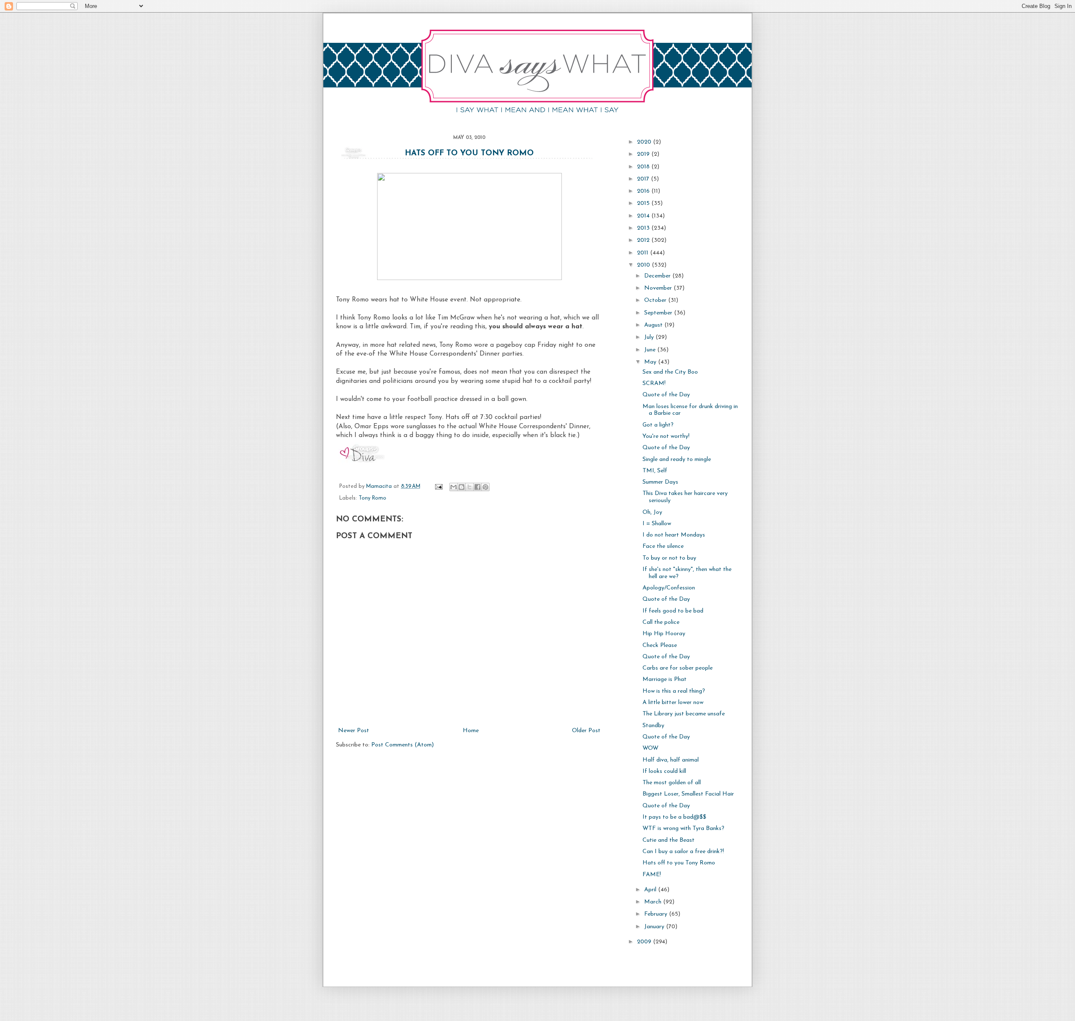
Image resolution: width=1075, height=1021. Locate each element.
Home (471, 731)
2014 (644, 216)
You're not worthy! (666, 436)
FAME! (651, 875)
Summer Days (660, 482)
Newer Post (353, 731)
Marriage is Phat (664, 679)
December (658, 276)
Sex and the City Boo (670, 372)
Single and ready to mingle (676, 459)
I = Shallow (656, 524)
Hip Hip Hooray (663, 634)
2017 (644, 179)
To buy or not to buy (669, 558)
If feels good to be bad (672, 611)
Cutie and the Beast (668, 840)
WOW (650, 748)
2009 (645, 942)
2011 (643, 253)
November (659, 288)
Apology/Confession (668, 588)
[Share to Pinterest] (485, 487)
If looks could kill (664, 771)
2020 (645, 142)
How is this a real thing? (673, 691)
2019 (644, 154)
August (654, 325)
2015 (644, 203)
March (653, 902)
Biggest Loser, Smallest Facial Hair (688, 794)
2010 (644, 265)
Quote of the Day (666, 395)
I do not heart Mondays (673, 535)
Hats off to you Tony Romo (469, 153)
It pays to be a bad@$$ (674, 817)
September (659, 313)
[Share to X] (469, 487)
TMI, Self (654, 471)
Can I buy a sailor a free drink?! (683, 851)
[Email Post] (438, 486)
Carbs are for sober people (677, 668)
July (649, 337)
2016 (644, 191)
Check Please (659, 645)
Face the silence (663, 546)
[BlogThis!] (461, 487)
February (656, 914)
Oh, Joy (652, 512)
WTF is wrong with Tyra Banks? (683, 828)
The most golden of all (671, 783)
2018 (644, 167)
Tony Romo (372, 498)
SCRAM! (654, 383)
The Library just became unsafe (683, 714)
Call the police (660, 622)
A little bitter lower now (672, 702)
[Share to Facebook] (477, 487)
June (650, 350)
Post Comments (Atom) (402, 745)
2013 (644, 228)
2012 (644, 240)
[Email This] (453, 487)
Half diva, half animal (670, 760)
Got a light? (658, 425)
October (656, 300)
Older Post (586, 731)
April (651, 890)
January (655, 927)
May (651, 362)
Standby (653, 726)
